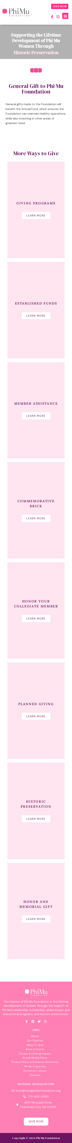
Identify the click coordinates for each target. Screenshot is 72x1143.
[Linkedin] (32, 1021)
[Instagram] (58, 17)
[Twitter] (39, 1021)
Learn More (36, 215)
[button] (65, 16)
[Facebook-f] (52, 17)
